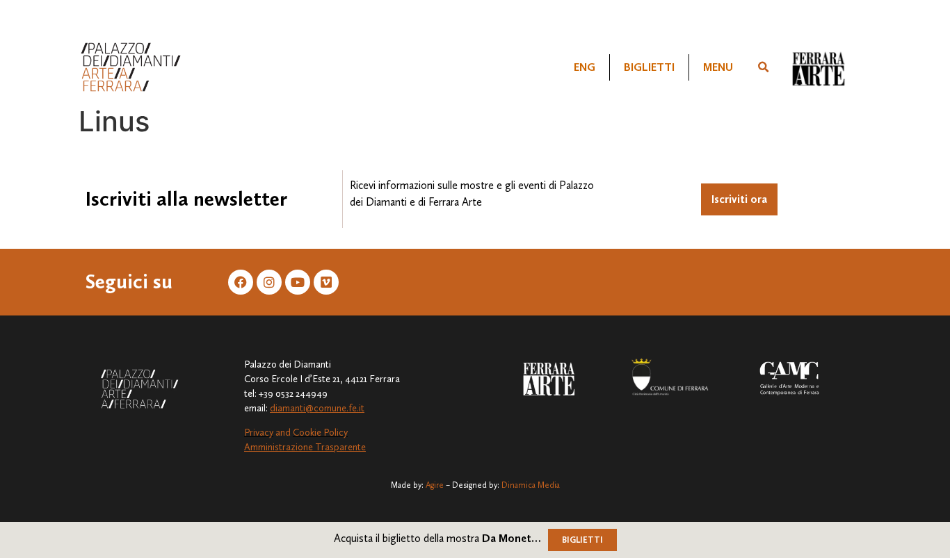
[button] (763, 67)
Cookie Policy (320, 432)
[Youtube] (297, 282)
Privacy (258, 432)
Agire (435, 485)
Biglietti (649, 67)
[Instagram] (269, 282)
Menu (718, 67)
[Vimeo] (326, 282)
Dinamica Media (530, 485)
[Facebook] (240, 282)
